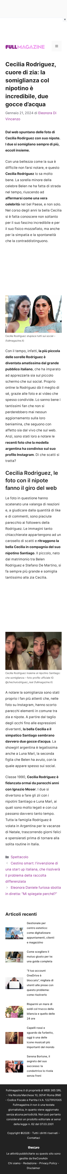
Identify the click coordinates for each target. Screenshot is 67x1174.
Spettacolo (19, 857)
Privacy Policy (48, 1163)
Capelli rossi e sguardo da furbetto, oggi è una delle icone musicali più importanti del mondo (40, 1037)
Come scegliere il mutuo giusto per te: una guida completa (40, 956)
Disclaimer (33, 1168)
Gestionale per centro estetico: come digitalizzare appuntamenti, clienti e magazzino (40, 932)
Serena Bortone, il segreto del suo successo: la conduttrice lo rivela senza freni (40, 1066)
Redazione (30, 1163)
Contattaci (33, 1138)
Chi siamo (14, 1163)
